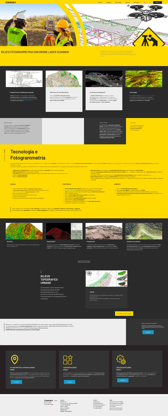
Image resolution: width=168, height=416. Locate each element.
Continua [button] (148, 332)
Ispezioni (128, 2)
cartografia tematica (70, 190)
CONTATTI (157, 2)
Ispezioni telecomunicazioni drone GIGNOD (116, 405)
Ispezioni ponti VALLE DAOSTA (116, 408)
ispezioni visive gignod (18, 191)
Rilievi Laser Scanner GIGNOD (116, 409)
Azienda (100, 2)
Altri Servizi (136, 2)
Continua (16, 382)
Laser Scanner (118, 2)
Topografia (108, 2)
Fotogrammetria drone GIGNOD (116, 401)
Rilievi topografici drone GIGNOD (117, 403)
